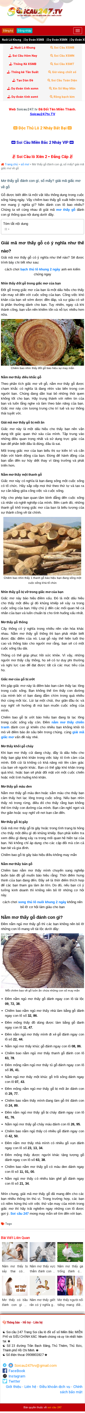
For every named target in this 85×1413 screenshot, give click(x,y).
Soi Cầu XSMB (63, 47)
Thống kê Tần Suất (24, 72)
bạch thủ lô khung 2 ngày (40, 269)
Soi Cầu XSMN (64, 55)
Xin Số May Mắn (64, 88)
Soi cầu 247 (19, 1213)
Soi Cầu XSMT (64, 64)
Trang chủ (11, 164)
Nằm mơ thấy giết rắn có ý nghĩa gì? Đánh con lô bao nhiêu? (42, 1302)
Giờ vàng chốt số (63, 72)
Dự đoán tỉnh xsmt (24, 97)
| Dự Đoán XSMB (33, 39)
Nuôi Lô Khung (11, 39)
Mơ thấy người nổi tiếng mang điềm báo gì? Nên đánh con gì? (70, 1302)
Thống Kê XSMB (24, 64)
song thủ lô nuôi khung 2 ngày (42, 902)
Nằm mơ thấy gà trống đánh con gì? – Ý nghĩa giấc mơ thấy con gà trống (70, 1269)
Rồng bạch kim (64, 97)
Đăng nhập (24, 30)
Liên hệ (30, 1387)
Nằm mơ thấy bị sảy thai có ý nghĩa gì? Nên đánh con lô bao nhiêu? (15, 1269)
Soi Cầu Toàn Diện (63, 80)
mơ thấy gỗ (65, 210)
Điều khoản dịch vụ (54, 1387)
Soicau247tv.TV (42, 114)
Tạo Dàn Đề (24, 80)
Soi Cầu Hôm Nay (24, 55)
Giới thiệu (13, 1387)
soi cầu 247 (54, 1407)
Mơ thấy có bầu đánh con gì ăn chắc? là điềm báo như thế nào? (15, 1302)
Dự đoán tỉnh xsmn (24, 88)
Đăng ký (8, 30)
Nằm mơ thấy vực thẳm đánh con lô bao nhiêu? (42, 1269)
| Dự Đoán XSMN (56, 39)
